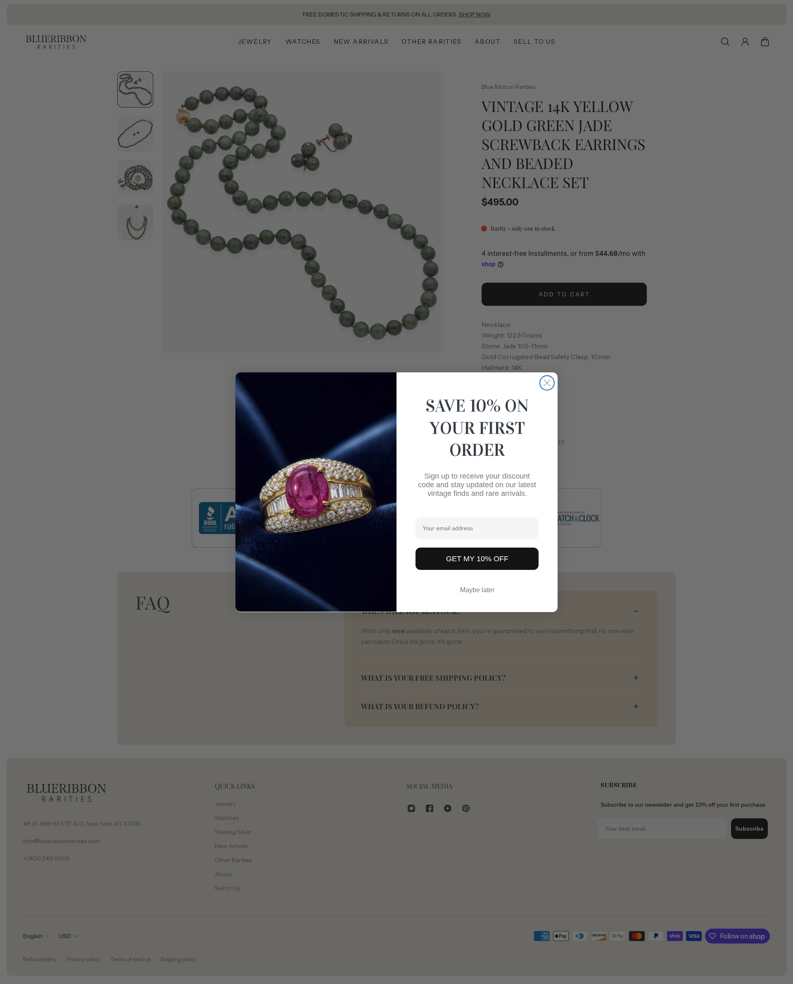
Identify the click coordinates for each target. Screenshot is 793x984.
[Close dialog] (547, 383)
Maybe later (477, 589)
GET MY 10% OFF (477, 558)
